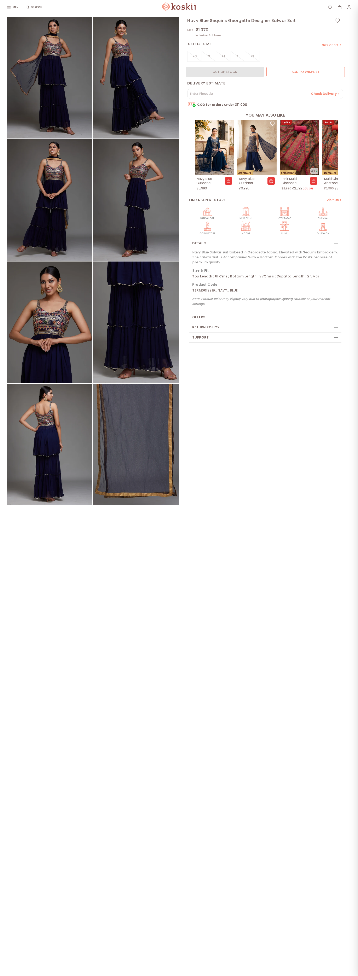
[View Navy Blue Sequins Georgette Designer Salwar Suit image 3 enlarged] (49, 200)
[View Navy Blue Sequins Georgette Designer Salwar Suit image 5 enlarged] (49, 322)
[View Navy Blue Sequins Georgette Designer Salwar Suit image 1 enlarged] (49, 78)
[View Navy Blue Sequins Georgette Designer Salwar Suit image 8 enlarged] (136, 444)
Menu (17, 7)
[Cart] (339, 7)
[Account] (349, 7)
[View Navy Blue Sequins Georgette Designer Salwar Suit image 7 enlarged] (49, 444)
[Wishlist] (330, 7)
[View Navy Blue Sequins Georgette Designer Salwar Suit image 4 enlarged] (136, 200)
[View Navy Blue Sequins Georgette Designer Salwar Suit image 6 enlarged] (136, 322)
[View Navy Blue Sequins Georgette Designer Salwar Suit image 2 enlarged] (136, 78)
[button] (228, 181)
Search (36, 7)
